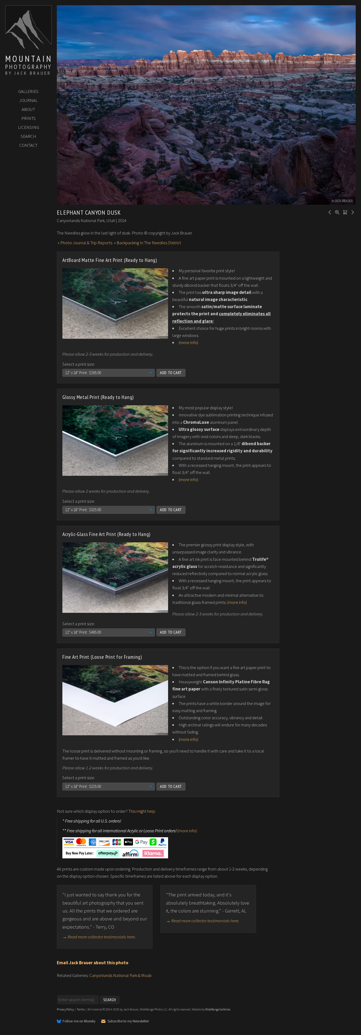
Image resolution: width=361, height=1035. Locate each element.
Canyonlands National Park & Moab (120, 975)
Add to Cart (171, 372)
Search (28, 136)
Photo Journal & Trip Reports (86, 243)
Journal (28, 100)
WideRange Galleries (217, 1009)
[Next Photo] (352, 212)
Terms (81, 1009)
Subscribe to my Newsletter (128, 1021)
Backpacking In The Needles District (149, 243)
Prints (28, 118)
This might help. (142, 811)
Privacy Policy (65, 1009)
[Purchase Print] (344, 212)
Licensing (28, 127)
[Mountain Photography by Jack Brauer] (28, 48)
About (28, 109)
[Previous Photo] (329, 212)
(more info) (188, 342)
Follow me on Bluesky (79, 1021)
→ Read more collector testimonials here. (99, 937)
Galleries (28, 91)
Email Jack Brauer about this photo (92, 963)
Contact (28, 145)
